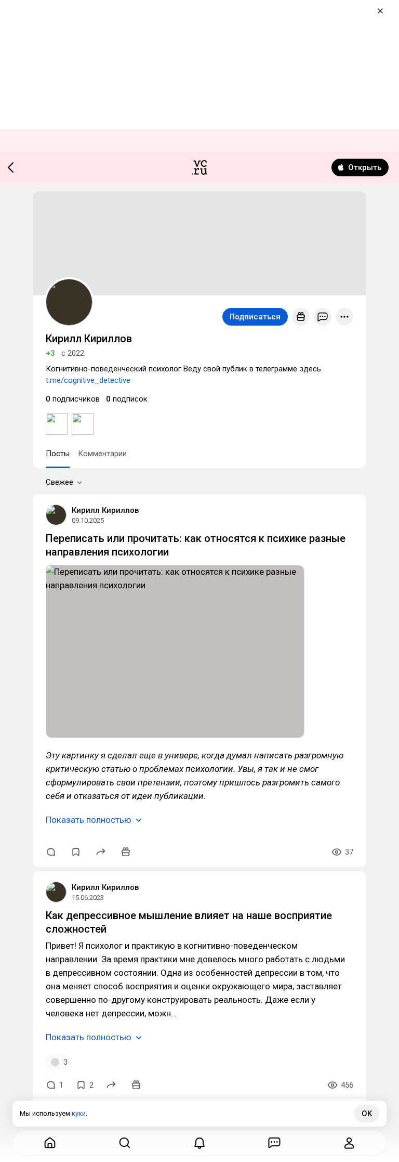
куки (79, 1113)
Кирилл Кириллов (105, 510)
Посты (58, 453)
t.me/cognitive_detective (88, 380)
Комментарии (102, 453)
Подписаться (255, 316)
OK (367, 1113)
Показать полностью (88, 820)
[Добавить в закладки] (76, 852)
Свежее (59, 482)
